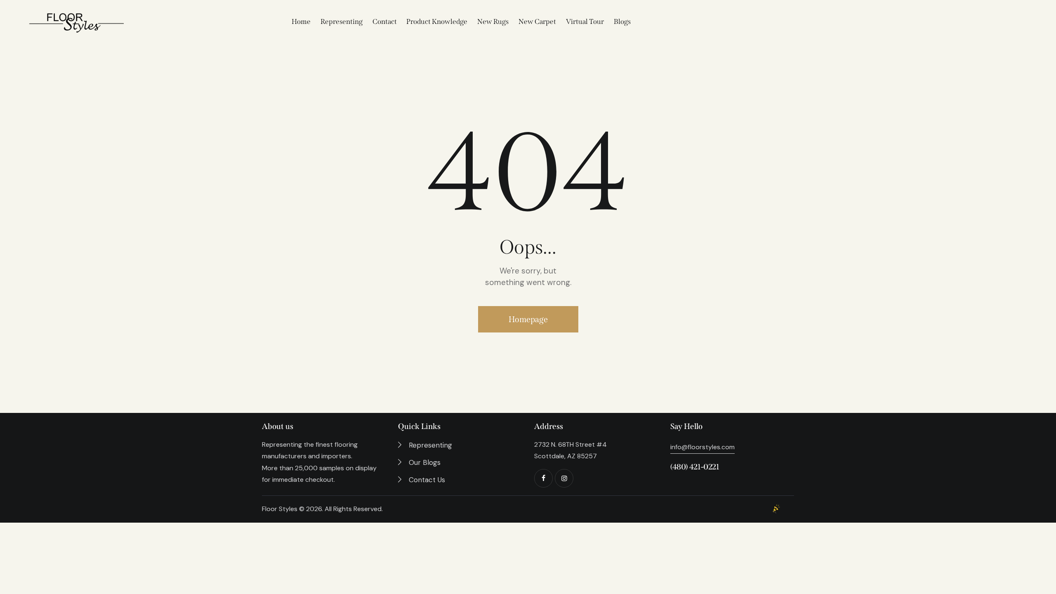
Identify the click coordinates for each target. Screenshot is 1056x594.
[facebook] (543, 478)
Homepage (528, 319)
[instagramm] (564, 478)
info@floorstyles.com (702, 447)
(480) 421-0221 (694, 466)
